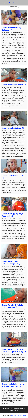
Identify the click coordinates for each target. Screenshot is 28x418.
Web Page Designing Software (18, 415)
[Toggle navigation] (25, 2)
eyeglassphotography (8, 2)
